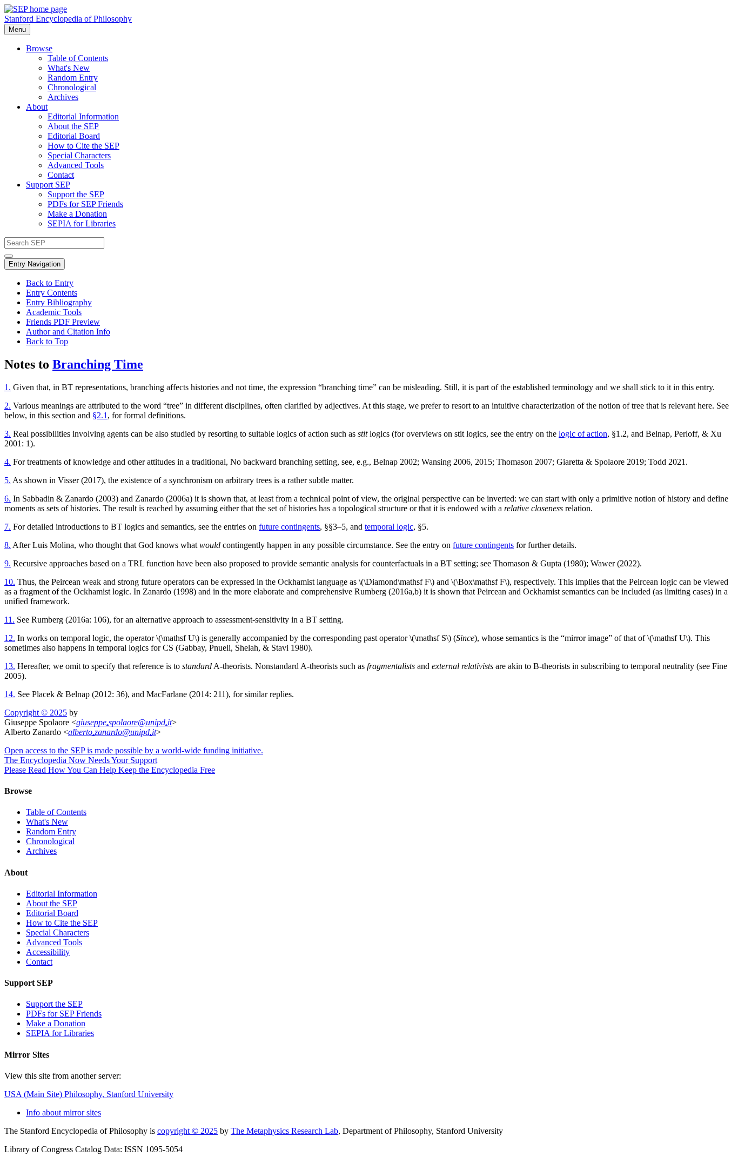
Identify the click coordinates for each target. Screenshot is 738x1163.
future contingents (289, 526)
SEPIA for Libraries (82, 223)
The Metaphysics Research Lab (284, 1130)
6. (7, 498)
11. (9, 619)
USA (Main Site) (88, 1094)
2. (7, 405)
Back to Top (47, 341)
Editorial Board (74, 136)
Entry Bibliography (59, 302)
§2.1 (100, 415)
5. (7, 480)
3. (7, 433)
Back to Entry (49, 283)
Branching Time (97, 364)
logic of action (583, 433)
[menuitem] (391, 58)
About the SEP (73, 126)
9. (7, 563)
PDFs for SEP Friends (85, 204)
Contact (61, 174)
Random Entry (73, 77)
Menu (17, 29)
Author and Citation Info (68, 331)
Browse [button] (39, 48)
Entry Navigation (35, 264)
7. (7, 526)
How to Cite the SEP (83, 145)
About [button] (37, 106)
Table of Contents (78, 58)
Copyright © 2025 (35, 712)
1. (7, 387)
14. (9, 694)
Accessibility (48, 952)
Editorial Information (83, 116)
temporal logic (389, 526)
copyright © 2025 (187, 1130)
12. (9, 638)
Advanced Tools (76, 165)
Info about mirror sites (63, 1112)
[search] (8, 256)
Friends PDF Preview (63, 321)
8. (7, 545)
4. (7, 461)
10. (9, 581)
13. (9, 666)
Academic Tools (54, 312)
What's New (69, 67)
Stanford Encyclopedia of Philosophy (68, 18)
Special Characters (79, 155)
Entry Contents (51, 292)
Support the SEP (76, 194)
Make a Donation (77, 213)
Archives (63, 97)
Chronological (72, 87)
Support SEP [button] (48, 184)
